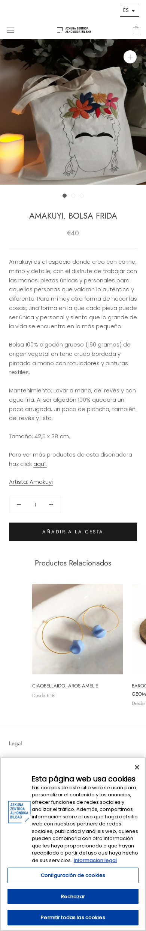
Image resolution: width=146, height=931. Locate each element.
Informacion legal (95, 860)
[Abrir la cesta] (136, 30)
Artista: (31, 482)
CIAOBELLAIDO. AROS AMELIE (65, 685)
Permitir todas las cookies (73, 917)
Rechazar (73, 896)
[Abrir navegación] (10, 30)
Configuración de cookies (73, 875)
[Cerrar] (137, 767)
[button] (129, 10)
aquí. (40, 464)
